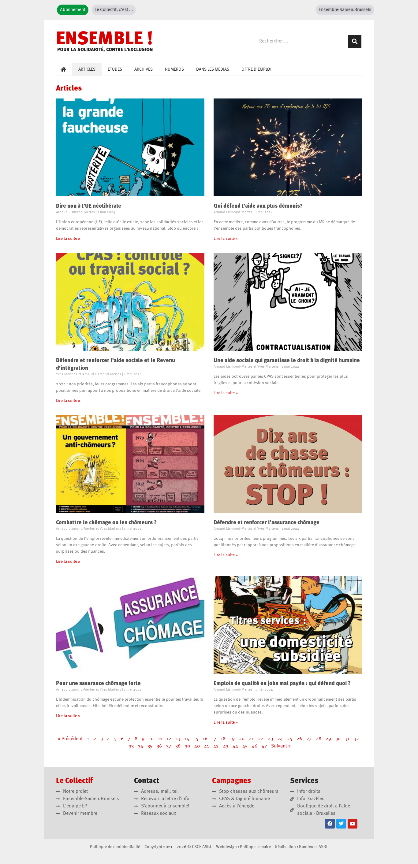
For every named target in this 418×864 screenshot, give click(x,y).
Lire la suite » (68, 238)
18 (223, 738)
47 (264, 746)
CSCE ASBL (202, 847)
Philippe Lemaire (255, 847)
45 (245, 746)
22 (260, 738)
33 (131, 746)
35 (149, 746)
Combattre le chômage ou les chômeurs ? (106, 522)
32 (356, 738)
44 (235, 746)
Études (115, 69)
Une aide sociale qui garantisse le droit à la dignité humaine (287, 360)
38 (178, 746)
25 (289, 738)
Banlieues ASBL (313, 847)
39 (187, 746)
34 (140, 746)
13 (178, 738)
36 (159, 746)
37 (168, 746)
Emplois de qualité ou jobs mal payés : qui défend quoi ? (282, 683)
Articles (86, 69)
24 (280, 738)
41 (206, 746)
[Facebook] (330, 824)
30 (338, 738)
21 (251, 738)
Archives (143, 69)
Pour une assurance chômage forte (98, 683)
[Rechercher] (354, 41)
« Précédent (70, 738)
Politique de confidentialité (115, 847)
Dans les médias (212, 69)
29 (328, 738)
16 (205, 738)
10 (151, 738)
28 (318, 738)
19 (232, 738)
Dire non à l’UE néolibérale (88, 206)
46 (254, 746)
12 (168, 738)
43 (225, 746)
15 (196, 738)
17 (214, 738)
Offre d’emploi (256, 69)
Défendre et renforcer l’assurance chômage (266, 522)
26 (299, 738)
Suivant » (281, 746)
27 (309, 738)
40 (197, 746)
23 (270, 738)
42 (216, 746)
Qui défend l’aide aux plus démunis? (258, 206)
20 (241, 738)
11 (160, 738)
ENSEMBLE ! (104, 40)
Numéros (174, 69)
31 (347, 738)
